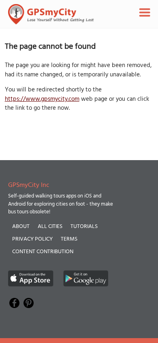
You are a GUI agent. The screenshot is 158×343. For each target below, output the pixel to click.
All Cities (50, 226)
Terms (69, 239)
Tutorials (84, 226)
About (21, 226)
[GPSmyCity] (51, 14)
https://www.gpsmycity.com (42, 99)
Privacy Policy (32, 239)
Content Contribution (42, 251)
